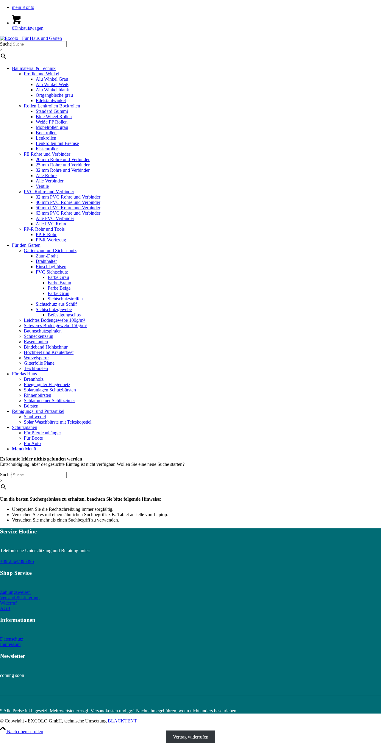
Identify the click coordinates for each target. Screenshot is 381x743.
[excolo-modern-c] (31, 38)
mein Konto (23, 7)
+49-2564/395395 (17, 561)
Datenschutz (11, 638)
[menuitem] (196, 7)
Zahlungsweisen (15, 592)
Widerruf (8, 602)
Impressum (10, 644)
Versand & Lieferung (20, 597)
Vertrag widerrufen (190, 736)
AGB (5, 608)
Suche (6, 43)
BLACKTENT (122, 720)
